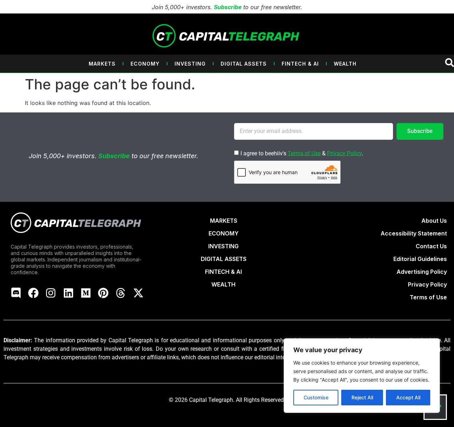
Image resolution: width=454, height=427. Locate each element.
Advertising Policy (422, 271)
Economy (145, 64)
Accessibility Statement (414, 233)
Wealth (345, 64)
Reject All (362, 397)
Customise (316, 397)
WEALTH (223, 284)
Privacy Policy (344, 153)
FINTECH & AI (223, 271)
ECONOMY (224, 233)
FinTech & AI (300, 64)
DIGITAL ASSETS (224, 258)
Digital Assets (244, 64)
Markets (102, 64)
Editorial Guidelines (420, 258)
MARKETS (223, 220)
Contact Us (431, 246)
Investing (190, 64)
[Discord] (16, 293)
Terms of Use (304, 153)
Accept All (408, 397)
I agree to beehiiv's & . (301, 153)
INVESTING (223, 246)
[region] (362, 375)
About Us (434, 220)
